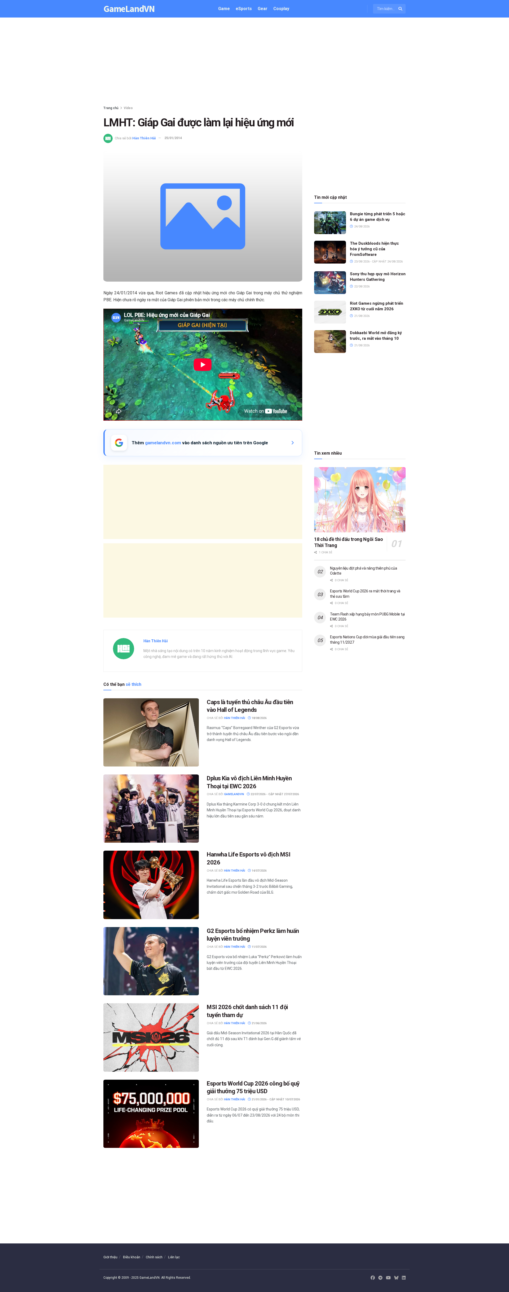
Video (128, 108)
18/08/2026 (258, 718)
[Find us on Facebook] (373, 1278)
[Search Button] (401, 9)
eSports (244, 8)
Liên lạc (174, 1257)
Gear (262, 8)
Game (224, 8)
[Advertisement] (254, 62)
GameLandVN (129, 9)
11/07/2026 (258, 947)
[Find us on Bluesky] (396, 1278)
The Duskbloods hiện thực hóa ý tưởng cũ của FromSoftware (374, 249)
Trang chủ (111, 108)
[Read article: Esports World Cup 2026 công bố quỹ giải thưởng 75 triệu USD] (151, 1114)
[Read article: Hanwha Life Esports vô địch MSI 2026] (151, 885)
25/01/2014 (173, 138)
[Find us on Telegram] (380, 1278)
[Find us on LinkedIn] (404, 1278)
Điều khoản (131, 1257)
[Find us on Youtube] (388, 1278)
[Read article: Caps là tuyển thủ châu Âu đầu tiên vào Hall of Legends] (151, 732)
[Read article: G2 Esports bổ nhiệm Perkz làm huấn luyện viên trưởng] (151, 961)
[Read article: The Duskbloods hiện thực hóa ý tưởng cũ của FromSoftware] (330, 252)
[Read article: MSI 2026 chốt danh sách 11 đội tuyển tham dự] (151, 1037)
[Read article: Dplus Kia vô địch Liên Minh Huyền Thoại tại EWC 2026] (151, 808)
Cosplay (281, 8)
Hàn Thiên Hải (144, 138)
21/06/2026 (258, 1023)
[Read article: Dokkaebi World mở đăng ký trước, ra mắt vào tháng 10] (330, 341)
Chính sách (154, 1257)
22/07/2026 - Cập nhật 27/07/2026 (274, 794)
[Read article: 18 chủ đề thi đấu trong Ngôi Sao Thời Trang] (360, 500)
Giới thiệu (110, 1257)
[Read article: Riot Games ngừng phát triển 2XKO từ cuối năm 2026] (330, 312)
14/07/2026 (258, 870)
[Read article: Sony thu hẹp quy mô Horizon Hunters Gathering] (330, 282)
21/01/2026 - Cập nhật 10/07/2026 (275, 1099)
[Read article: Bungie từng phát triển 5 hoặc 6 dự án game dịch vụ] (330, 222)
